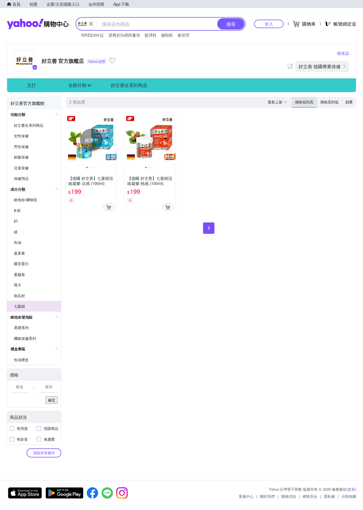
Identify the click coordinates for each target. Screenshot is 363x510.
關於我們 (267, 496)
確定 (51, 400)
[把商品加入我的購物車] (109, 207)
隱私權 (329, 496)
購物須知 (288, 496)
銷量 (349, 102)
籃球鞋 (151, 35)
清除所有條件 (44, 452)
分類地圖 (348, 496)
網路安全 (310, 496)
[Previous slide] (69, 140)
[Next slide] (113, 140)
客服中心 (246, 496)
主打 (31, 85)
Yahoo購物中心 (38, 24)
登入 (269, 24)
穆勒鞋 (167, 35)
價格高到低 (329, 102)
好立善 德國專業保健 (320, 66)
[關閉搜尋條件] (91, 23)
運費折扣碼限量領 (124, 35)
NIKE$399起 (92, 35)
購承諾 (343, 53)
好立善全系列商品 (129, 85)
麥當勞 (183, 35)
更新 (351, 489)
